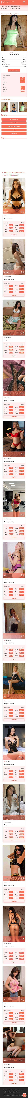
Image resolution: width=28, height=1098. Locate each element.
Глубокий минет (14, 119)
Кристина (6, 211)
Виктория (6, 272)
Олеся (5, 393)
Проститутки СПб (5, 6)
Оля (5, 514)
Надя (5, 454)
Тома (5, 757)
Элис (5, 696)
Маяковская (15, 52)
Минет (14, 130)
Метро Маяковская (5, 8)
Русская (24, 64)
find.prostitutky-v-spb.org (8, 1094)
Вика (5, 999)
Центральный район (15, 6)
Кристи (5, 1060)
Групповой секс (14, 122)
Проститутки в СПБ (8, 2)
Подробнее (14, 234)
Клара (5, 939)
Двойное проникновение (14, 126)
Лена (5, 635)
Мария (5, 817)
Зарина (5, 575)
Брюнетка (23, 63)
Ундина (5, 878)
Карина (5, 332)
